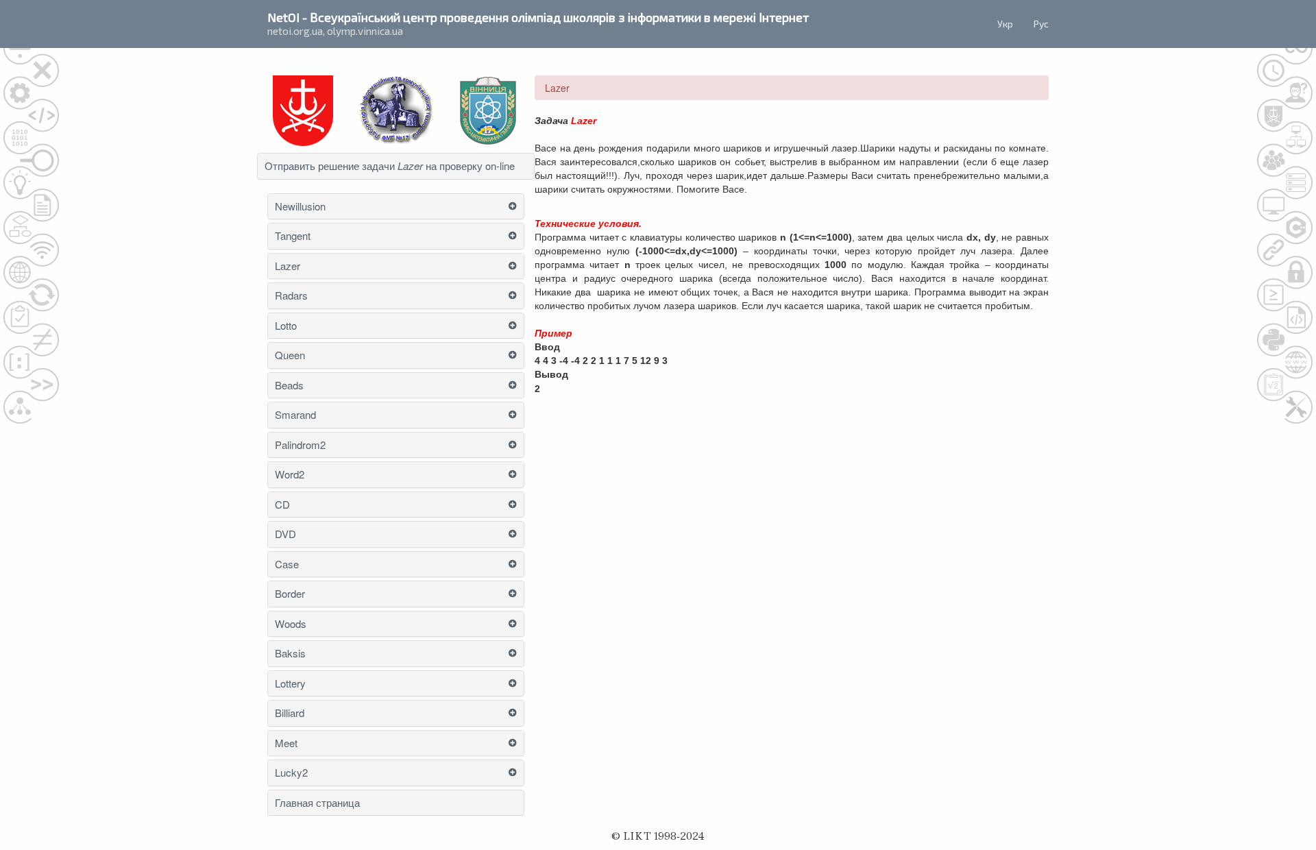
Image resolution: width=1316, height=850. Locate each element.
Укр (1005, 23)
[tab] (396, 166)
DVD (285, 534)
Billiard (289, 713)
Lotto (286, 326)
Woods (290, 624)
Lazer (287, 266)
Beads (289, 385)
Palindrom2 (300, 445)
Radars (291, 296)
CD (282, 505)
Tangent (292, 236)
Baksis (290, 653)
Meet (286, 743)
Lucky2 (291, 773)
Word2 (289, 475)
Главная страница (317, 803)
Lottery (290, 684)
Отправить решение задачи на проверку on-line (390, 166)
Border (290, 594)
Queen (290, 355)
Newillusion (300, 206)
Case (287, 564)
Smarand (295, 415)
